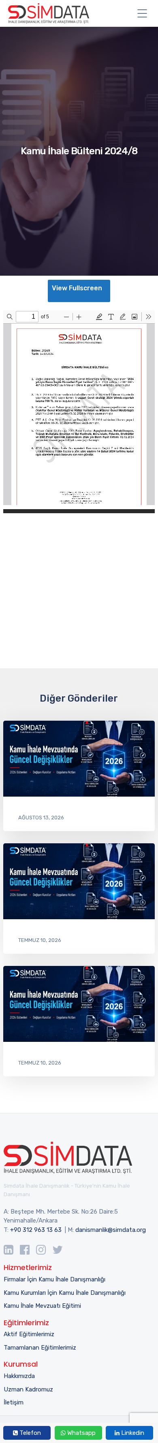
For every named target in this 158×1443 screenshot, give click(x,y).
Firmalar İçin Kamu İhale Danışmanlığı (54, 1279)
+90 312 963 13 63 (36, 1229)
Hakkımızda (19, 1376)
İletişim (13, 1402)
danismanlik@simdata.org (110, 1229)
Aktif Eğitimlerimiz (29, 1334)
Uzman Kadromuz (28, 1389)
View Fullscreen (77, 288)
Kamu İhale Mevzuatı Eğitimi (42, 1305)
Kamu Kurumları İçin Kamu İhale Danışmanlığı (65, 1292)
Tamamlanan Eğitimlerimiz (40, 1347)
